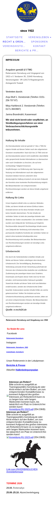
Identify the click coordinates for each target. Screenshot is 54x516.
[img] (27, 11)
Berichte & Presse (27, 50)
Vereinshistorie (15, 46)
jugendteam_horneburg (15, 352)
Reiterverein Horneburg (14, 338)
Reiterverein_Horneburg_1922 (17, 347)
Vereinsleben (38, 37)
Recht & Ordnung (15, 42)
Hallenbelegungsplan (27, 370)
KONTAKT (39, 46)
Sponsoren (39, 42)
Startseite (14, 37)
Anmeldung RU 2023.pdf (21, 409)
